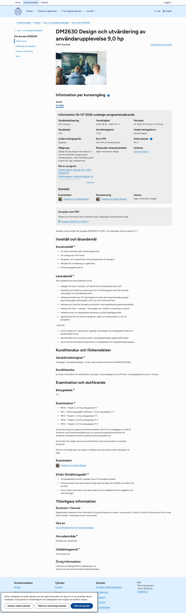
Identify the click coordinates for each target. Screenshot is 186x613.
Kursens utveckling (24, 51)
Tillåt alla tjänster (82, 606)
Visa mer (90, 182)
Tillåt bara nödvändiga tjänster (52, 606)
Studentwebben (31, 2)
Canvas (58, 592)
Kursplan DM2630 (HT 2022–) (74, 221)
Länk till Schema (141, 151)
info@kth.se (142, 591)
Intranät (44, 2)
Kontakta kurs (102, 592)
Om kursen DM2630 (81, 22)
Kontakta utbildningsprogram (109, 587)
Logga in (167, 2)
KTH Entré (100, 602)
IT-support (100, 597)
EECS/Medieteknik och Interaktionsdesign (75, 527)
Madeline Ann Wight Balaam (76, 199)
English (169, 11)
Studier (37, 22)
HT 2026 (60, 105)
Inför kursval (21, 41)
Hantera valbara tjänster (18, 606)
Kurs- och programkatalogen (56, 22)
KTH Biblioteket (103, 607)
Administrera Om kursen (161, 44)
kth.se (18, 2)
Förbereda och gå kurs (25, 46)
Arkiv (18, 56)
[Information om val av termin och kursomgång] (108, 95)
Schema (59, 587)
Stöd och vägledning (23, 592)
